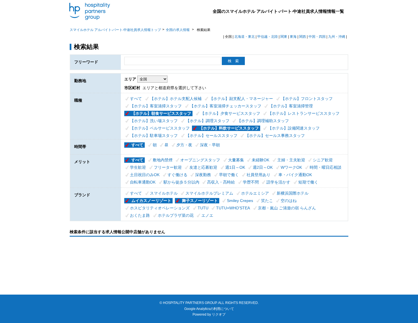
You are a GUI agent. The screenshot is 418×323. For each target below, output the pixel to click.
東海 (293, 37)
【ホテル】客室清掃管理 (291, 106)
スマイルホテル (164, 193)
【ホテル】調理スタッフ (207, 120)
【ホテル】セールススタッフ (211, 135)
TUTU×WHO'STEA (233, 208)
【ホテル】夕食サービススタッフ (230, 113)
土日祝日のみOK (145, 174)
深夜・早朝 (210, 145)
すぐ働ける (177, 174)
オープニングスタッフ (200, 160)
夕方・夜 (184, 145)
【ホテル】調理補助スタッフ (263, 120)
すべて (136, 98)
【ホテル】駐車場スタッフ (154, 135)
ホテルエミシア (255, 193)
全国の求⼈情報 (178, 30)
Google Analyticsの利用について (209, 309)
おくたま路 (140, 215)
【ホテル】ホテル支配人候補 (176, 98)
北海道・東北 (244, 37)
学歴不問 (251, 182)
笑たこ (267, 200)
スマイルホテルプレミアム (209, 193)
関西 (302, 37)
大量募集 (236, 160)
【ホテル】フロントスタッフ (307, 98)
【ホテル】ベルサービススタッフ (160, 128)
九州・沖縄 (336, 37)
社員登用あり (258, 174)
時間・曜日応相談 (326, 167)
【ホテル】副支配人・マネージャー (241, 98)
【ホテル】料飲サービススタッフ (229, 128)
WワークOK (291, 167)
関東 (283, 37)
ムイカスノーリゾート (151, 200)
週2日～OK (263, 167)
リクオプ (218, 314)
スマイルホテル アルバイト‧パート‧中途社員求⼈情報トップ (115, 30)
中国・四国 (317, 37)
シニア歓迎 (323, 160)
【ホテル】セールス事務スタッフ (275, 135)
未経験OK (260, 160)
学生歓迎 (138, 167)
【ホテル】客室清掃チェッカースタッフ (225, 106)
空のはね (289, 200)
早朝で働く (229, 174)
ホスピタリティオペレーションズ (160, 208)
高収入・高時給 (221, 182)
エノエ (207, 215)
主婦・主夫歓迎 (291, 160)
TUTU (203, 208)
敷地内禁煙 (163, 160)
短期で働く (308, 182)
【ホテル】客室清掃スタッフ (156, 106)
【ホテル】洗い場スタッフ (154, 120)
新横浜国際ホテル (293, 193)
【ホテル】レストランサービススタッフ (304, 113)
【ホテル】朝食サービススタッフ (161, 113)
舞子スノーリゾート (200, 200)
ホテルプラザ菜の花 (176, 215)
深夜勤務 (203, 174)
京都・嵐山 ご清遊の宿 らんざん (287, 208)
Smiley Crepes (240, 200)
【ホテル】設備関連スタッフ (294, 128)
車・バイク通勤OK (295, 174)
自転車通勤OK (143, 182)
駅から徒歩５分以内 (181, 182)
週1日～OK (235, 167)
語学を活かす (278, 182)
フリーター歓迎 (168, 167)
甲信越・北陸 (267, 37)
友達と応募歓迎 (203, 167)
